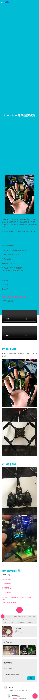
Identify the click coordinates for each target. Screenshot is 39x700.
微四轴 (5, 619)
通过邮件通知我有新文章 (12, 674)
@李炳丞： (15, 698)
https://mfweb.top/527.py (15, 297)
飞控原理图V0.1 (7, 592)
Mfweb (18, 628)
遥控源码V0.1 (6, 579)
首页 (5, 622)
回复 (33, 691)
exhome (11, 622)
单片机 (15, 616)
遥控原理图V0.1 (7, 588)
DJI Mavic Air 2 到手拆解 (9, 602)
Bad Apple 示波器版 (25, 598)
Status (10, 616)
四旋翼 (21, 616)
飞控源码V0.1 (6, 584)
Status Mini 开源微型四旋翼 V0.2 (10, 598)
